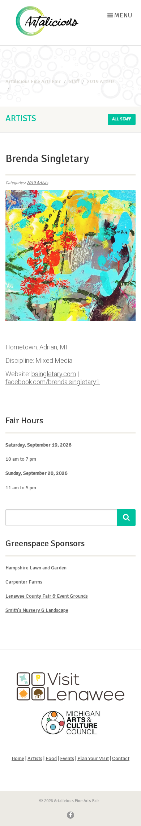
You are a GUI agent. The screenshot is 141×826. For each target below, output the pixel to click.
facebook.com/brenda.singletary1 (52, 382)
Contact (120, 758)
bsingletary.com (53, 374)
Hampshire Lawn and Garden (36, 568)
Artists (34, 758)
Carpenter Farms (23, 582)
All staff (121, 119)
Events (67, 758)
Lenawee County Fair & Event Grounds (46, 596)
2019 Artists (37, 183)
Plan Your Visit (93, 758)
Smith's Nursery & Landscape (36, 610)
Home (18, 758)
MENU (122, 15)
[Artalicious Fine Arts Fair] (47, 21)
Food (51, 758)
